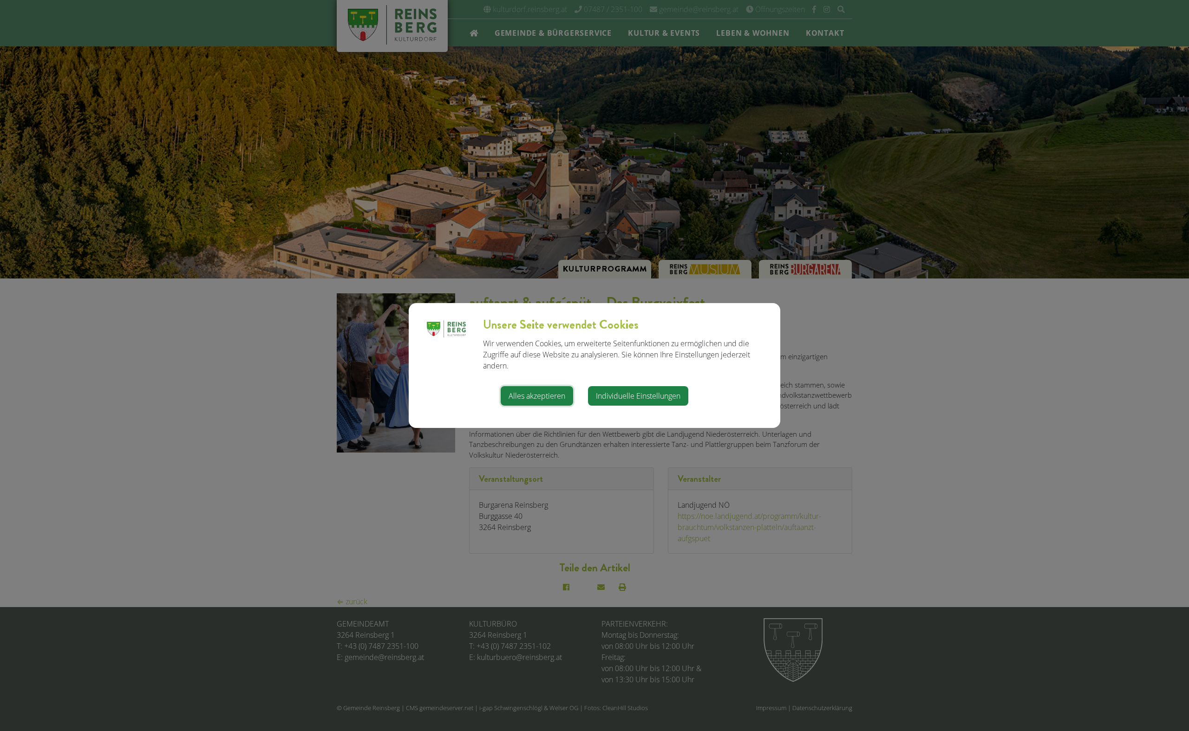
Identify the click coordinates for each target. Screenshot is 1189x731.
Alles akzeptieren (537, 396)
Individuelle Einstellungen (638, 396)
